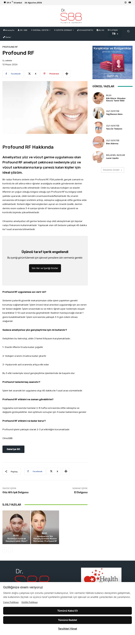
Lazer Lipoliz (112, 158)
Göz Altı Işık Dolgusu (15, 492)
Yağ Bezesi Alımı (114, 114)
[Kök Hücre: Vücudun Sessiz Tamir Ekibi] (98, 98)
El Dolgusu (81, 492)
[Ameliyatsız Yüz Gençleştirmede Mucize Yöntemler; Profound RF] (45, 527)
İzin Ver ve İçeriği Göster (45, 268)
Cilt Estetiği (112, 111)
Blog (16, 535)
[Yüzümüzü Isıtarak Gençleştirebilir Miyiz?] (16, 527)
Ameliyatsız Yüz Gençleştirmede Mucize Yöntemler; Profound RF (45, 538)
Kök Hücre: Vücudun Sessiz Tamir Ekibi (116, 99)
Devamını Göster (111, 169)
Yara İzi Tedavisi (114, 129)
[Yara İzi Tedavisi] (98, 128)
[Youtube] (130, 3)
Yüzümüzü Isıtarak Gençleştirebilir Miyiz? (16, 540)
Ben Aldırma (112, 143)
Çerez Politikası (11, 602)
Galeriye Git (13, 449)
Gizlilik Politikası (29, 602)
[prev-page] (4, 550)
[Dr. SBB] (71, 16)
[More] (66, 73)
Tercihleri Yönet (67, 628)
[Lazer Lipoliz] (98, 157)
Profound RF (10, 47)
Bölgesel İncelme (115, 155)
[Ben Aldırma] (98, 142)
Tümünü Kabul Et (67, 610)
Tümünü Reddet (67, 619)
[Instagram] (125, 3)
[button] (128, 31)
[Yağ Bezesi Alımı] (98, 113)
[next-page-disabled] (10, 550)
